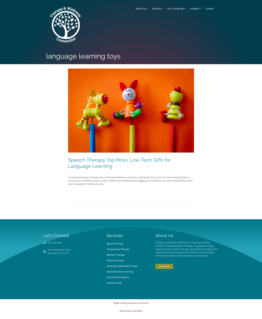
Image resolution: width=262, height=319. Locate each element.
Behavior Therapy (116, 254)
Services (156, 8)
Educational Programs (118, 277)
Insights (194, 8)
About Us (141, 8)
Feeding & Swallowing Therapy (122, 266)
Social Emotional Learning (120, 271)
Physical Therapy (115, 260)
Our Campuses (175, 8)
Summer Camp (114, 282)
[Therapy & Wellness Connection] (65, 24)
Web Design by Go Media (131, 311)
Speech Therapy (115, 243)
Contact (209, 8)
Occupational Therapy (118, 249)
